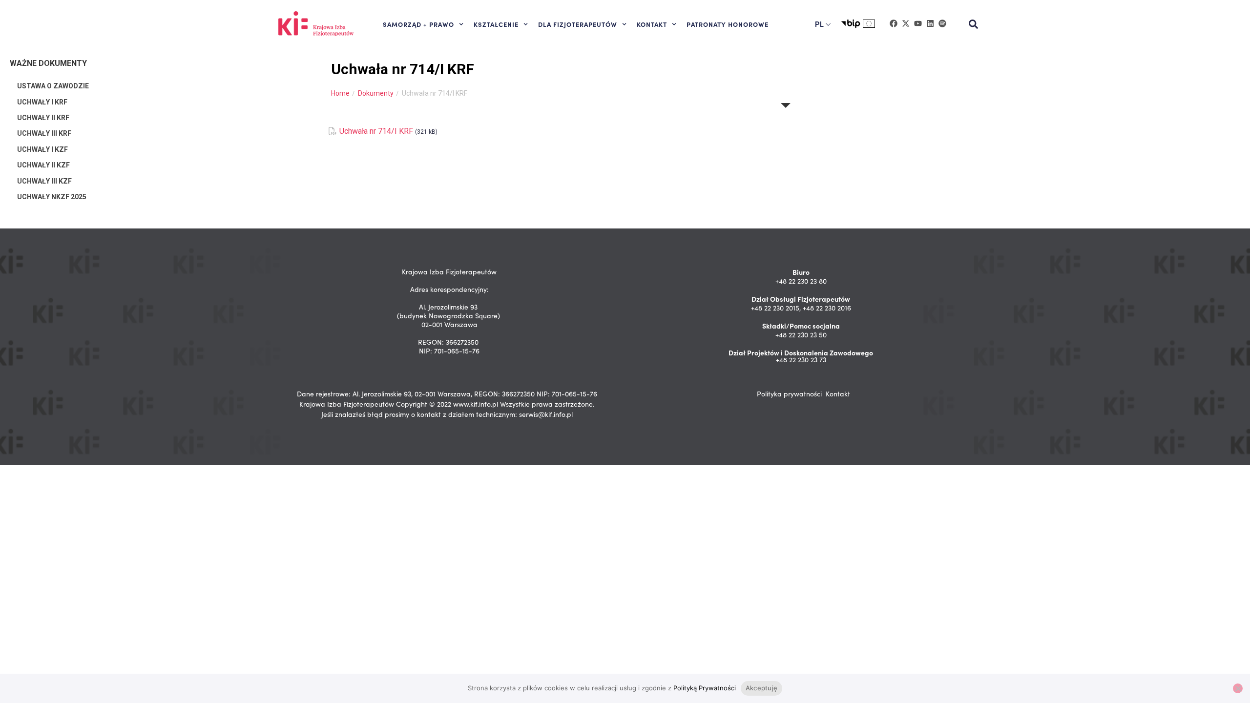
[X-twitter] (906, 23)
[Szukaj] (973, 24)
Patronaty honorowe (728, 24)
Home (340, 93)
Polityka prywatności (789, 393)
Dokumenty (376, 93)
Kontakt (838, 393)
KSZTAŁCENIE (496, 24)
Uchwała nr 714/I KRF (376, 131)
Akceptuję (761, 688)
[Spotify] (942, 23)
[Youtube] (918, 23)
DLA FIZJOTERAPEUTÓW (577, 24)
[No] (1238, 688)
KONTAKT (652, 24)
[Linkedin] (930, 23)
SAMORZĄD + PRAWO (418, 24)
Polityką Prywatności (704, 688)
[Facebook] (893, 23)
